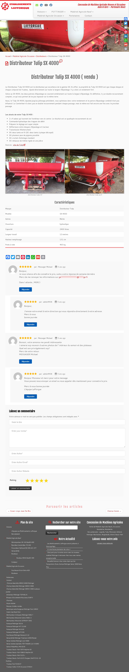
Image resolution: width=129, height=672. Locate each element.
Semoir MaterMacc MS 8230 (15, 647)
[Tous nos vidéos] (46, 5)
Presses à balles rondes (14, 606)
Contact (88, 15)
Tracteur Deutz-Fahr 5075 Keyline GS (18, 650)
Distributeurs (41, 56)
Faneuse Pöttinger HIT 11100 (16, 626)
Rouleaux (14, 554)
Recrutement (15, 534)
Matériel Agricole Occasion (50, 15)
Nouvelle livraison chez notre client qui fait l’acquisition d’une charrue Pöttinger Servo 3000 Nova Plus (64, 564)
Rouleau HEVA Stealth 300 (25, 558)
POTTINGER (58, 11)
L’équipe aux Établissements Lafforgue (24, 531)
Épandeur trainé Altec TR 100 (21, 545)
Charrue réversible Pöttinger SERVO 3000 (20, 586)
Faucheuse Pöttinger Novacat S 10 (17, 635)
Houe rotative (10, 603)
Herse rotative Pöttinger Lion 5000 (17, 641)
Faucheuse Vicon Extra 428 (20, 570)
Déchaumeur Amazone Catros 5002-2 (18, 618)
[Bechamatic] (42, 5)
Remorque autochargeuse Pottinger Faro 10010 (22, 609)
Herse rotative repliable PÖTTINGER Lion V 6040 (22, 644)
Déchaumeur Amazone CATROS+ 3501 (19, 621)
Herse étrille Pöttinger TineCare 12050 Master (21, 638)
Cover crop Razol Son (13, 612)
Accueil (8, 56)
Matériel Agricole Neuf (81, 11)
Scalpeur (14, 562)
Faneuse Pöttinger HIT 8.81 (15, 632)
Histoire (41, 11)
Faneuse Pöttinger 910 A (14, 624)
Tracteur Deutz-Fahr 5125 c (15, 655)
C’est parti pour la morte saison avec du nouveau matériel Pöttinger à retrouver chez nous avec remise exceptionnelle (63, 555)
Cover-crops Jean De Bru (19, 511)
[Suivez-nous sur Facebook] (51, 5)
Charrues (9, 600)
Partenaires (74, 15)
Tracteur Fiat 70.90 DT (13, 664)
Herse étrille (15, 551)
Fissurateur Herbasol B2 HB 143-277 (23, 548)
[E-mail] (37, 5)
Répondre (25, 289)
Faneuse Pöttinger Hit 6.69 (15, 629)
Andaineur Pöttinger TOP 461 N (16, 595)
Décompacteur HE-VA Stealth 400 (22, 542)
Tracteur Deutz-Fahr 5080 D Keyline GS (19, 652)
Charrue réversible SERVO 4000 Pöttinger (20, 583)
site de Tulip (18, 145)
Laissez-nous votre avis (105, 543)
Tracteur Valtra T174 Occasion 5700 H (19, 667)
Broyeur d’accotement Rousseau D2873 (19, 598)
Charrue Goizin (114, 511)
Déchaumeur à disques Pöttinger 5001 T (19, 615)
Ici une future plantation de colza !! (58, 549)
